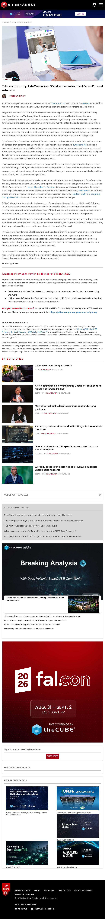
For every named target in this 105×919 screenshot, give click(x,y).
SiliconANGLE (82, 329)
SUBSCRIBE (52, 756)
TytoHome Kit (79, 144)
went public (84, 190)
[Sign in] (94, 5)
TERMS (37, 890)
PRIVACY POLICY (22, 890)
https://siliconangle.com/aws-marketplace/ (73, 312)
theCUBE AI (42, 332)
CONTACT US (64, 890)
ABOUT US (49, 890)
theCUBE (22, 908)
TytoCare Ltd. (58, 103)
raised (86, 103)
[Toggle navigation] (101, 5)
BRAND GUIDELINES (83, 890)
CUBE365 (32, 332)
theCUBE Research (19, 332)
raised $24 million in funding (40, 187)
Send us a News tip (24, 894)
